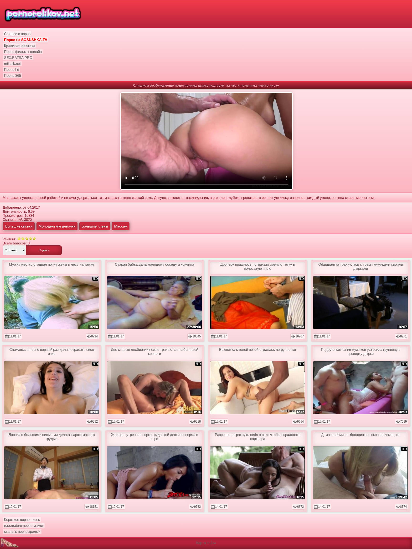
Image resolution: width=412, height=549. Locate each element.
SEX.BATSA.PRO (18, 58)
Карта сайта (206, 543)
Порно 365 (12, 75)
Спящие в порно (17, 34)
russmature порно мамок (24, 525)
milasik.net (12, 64)
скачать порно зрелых (22, 531)
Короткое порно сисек (22, 520)
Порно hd (11, 69)
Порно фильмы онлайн (23, 52)
